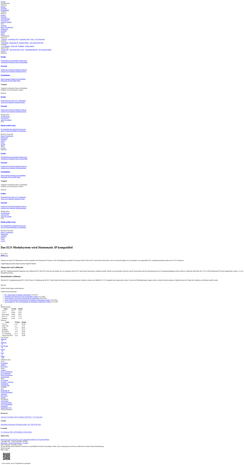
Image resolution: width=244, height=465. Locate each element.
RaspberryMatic (24, 43)
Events (3, 350)
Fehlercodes (5, 49)
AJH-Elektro (4, 401)
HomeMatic (5, 43)
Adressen (4, 39)
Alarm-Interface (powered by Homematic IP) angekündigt (22, 298)
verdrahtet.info (5, 385)
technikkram (4, 384)
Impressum (4, 443)
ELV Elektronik (5, 373)
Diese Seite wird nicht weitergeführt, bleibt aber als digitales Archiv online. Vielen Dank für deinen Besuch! (33, 240)
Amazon (3, 370)
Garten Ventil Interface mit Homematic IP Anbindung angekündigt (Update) (28, 300)
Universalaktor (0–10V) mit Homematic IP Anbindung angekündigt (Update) (28, 302)
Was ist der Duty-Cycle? (17, 49)
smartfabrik (4, 406)
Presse (3, 357)
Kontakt (25, 443)
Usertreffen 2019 (13, 39)
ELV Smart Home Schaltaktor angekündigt (18, 295)
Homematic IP (13, 43)
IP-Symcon (4, 366)
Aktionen (3, 339)
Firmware (4, 343)
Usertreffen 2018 (24, 39)
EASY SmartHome (6, 372)
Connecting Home (6, 402)
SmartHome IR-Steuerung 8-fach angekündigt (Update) (21, 296)
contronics (4, 394)
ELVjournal (4, 255)
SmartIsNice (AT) (6, 408)
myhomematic (5, 377)
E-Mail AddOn (29, 46)
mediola (3, 365)
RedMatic (21, 46)
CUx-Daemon (5, 46)
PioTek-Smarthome (6, 375)
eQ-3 (2, 353)
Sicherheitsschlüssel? (31, 49)
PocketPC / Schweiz (7, 382)
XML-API (14, 46)
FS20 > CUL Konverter (37, 39)
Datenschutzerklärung (15, 443)
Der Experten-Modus (45, 49)
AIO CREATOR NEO (36, 43)
